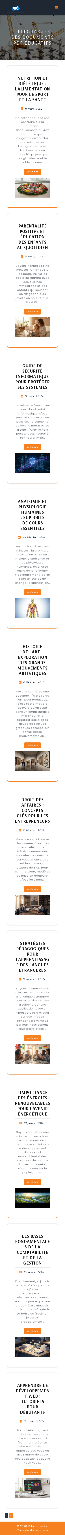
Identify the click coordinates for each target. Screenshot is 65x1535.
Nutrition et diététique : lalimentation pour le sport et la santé (32, 88)
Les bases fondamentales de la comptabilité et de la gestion (32, 1249)
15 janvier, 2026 (34, 1421)
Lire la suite (32, 172)
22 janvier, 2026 (34, 1272)
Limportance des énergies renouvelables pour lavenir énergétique (32, 1103)
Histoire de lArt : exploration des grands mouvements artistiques (32, 660)
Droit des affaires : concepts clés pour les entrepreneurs (32, 810)
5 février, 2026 (34, 979)
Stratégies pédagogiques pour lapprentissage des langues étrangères (32, 956)
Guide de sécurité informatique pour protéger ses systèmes (32, 376)
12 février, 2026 (33, 830)
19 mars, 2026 (33, 109)
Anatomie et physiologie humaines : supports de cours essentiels (32, 514)
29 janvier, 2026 (34, 1123)
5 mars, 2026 (34, 396)
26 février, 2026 (34, 537)
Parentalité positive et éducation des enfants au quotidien (32, 236)
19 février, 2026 (33, 682)
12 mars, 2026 (34, 256)
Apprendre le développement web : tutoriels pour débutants (32, 1398)
